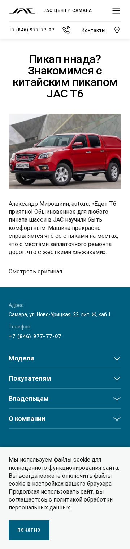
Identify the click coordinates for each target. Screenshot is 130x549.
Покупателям (30, 378)
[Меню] (116, 11)
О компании (27, 418)
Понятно (29, 530)
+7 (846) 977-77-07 (35, 336)
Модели (21, 358)
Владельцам (29, 398)
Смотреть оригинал (35, 271)
